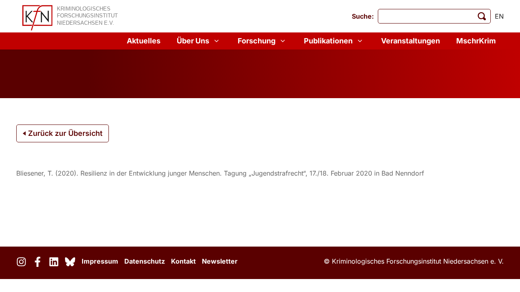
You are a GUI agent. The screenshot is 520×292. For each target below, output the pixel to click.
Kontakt (183, 261)
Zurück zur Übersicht (64, 133)
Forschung (256, 40)
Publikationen (328, 40)
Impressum (100, 261)
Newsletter (220, 261)
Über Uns (193, 40)
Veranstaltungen (410, 40)
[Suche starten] (481, 16)
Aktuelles (143, 40)
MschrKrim (476, 40)
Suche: (363, 16)
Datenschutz (144, 261)
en (499, 16)
